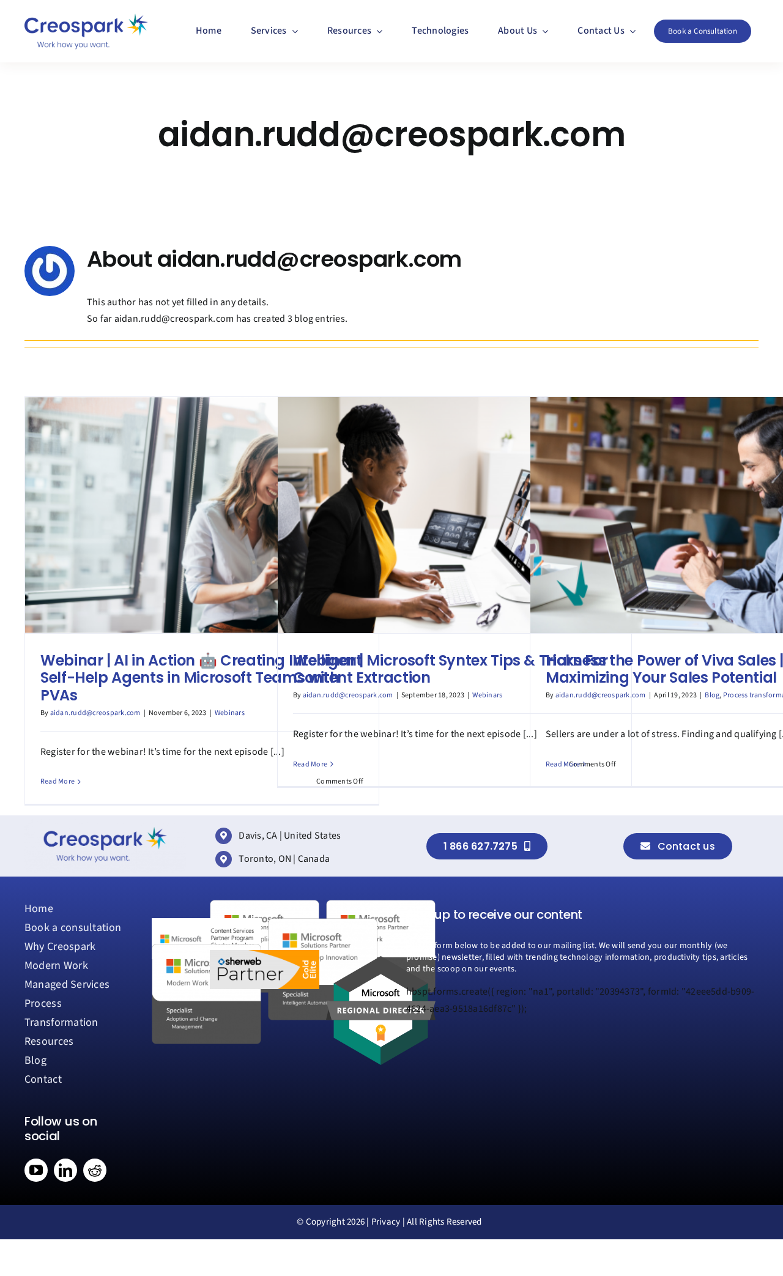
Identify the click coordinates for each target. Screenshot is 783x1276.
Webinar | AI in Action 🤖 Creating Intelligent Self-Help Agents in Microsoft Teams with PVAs (201, 678)
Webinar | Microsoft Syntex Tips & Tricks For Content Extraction (450, 669)
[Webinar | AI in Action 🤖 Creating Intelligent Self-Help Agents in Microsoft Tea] (202, 515)
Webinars (230, 713)
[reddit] (94, 1170)
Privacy (386, 1221)
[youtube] (36, 1170)
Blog (712, 695)
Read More (57, 781)
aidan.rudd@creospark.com (95, 713)
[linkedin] (65, 1170)
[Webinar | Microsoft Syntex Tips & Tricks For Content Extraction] (454, 515)
